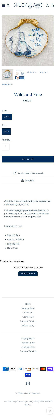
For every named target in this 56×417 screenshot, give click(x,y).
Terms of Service (28, 321)
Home (28, 304)
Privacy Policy (28, 338)
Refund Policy (28, 342)
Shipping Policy (28, 347)
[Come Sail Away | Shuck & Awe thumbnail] (19, 74)
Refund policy (28, 325)
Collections (28, 312)
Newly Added (28, 308)
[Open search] (8, 5)
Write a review (28, 273)
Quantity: (6, 140)
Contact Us (28, 317)
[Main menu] (3, 5)
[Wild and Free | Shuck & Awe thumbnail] (7, 74)
